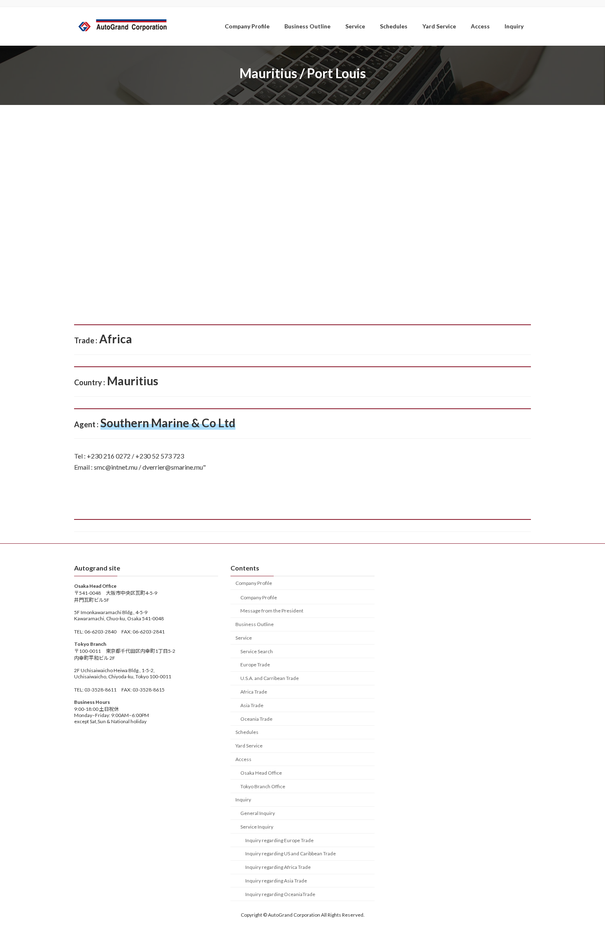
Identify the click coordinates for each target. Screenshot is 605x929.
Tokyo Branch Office (262, 786)
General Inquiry (257, 813)
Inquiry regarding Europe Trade (279, 840)
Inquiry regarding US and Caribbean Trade (290, 853)
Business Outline (254, 624)
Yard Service (249, 746)
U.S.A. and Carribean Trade (269, 678)
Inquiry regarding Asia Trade (276, 881)
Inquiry (243, 799)
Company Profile (253, 583)
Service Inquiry (256, 826)
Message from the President (271, 611)
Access (243, 759)
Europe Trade (255, 664)
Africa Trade (253, 692)
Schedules (246, 732)
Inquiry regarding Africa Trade (278, 867)
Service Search (256, 651)
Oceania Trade (256, 718)
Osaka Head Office (261, 772)
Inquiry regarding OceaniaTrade (280, 894)
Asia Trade (251, 705)
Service (243, 638)
